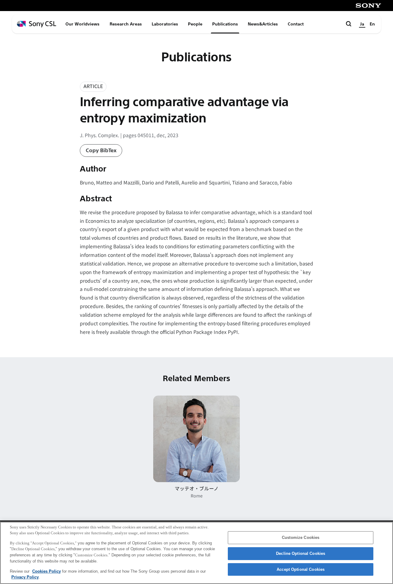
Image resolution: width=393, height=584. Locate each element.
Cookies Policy (46, 571)
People (195, 24)
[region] (196, 553)
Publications (225, 24)
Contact (296, 24)
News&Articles (263, 24)
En (372, 24)
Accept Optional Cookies (301, 569)
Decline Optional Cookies (300, 553)
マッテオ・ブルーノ (197, 488)
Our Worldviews (82, 24)
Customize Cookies (300, 538)
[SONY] (368, 5)
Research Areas (126, 24)
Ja (362, 24)
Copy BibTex (101, 150)
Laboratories (165, 24)
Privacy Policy (25, 576)
